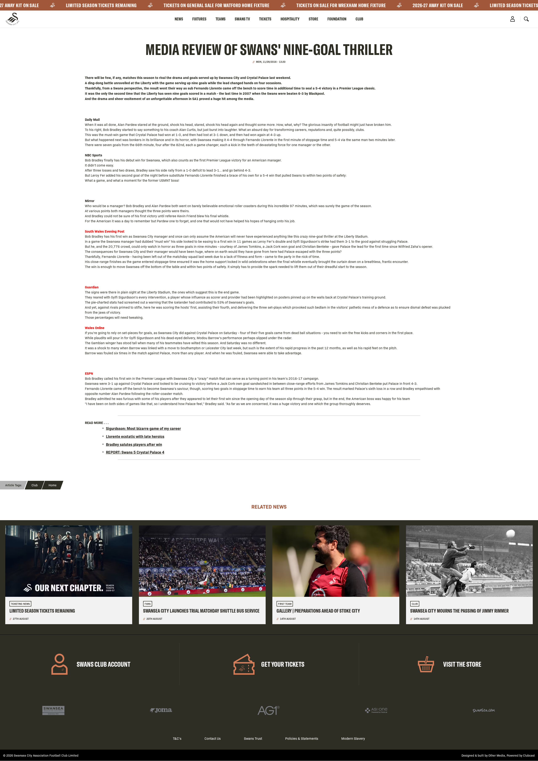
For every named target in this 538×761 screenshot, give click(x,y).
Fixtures (199, 18)
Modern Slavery (353, 738)
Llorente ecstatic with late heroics (135, 436)
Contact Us (212, 738)
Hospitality (290, 18)
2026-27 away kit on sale (414, 5)
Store (313, 18)
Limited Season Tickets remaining (77, 5)
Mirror (89, 200)
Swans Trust (253, 738)
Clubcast (529, 755)
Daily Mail (92, 119)
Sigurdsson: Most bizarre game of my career (143, 428)
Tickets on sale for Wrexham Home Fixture (317, 5)
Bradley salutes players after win (134, 444)
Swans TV (242, 18)
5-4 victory (323, 88)
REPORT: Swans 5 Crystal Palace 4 (135, 452)
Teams (220, 18)
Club (359, 18)
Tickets (265, 18)
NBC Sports (93, 155)
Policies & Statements (301, 738)
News (179, 18)
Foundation (336, 18)
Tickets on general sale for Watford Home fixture (192, 5)
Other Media (496, 755)
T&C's (177, 738)
